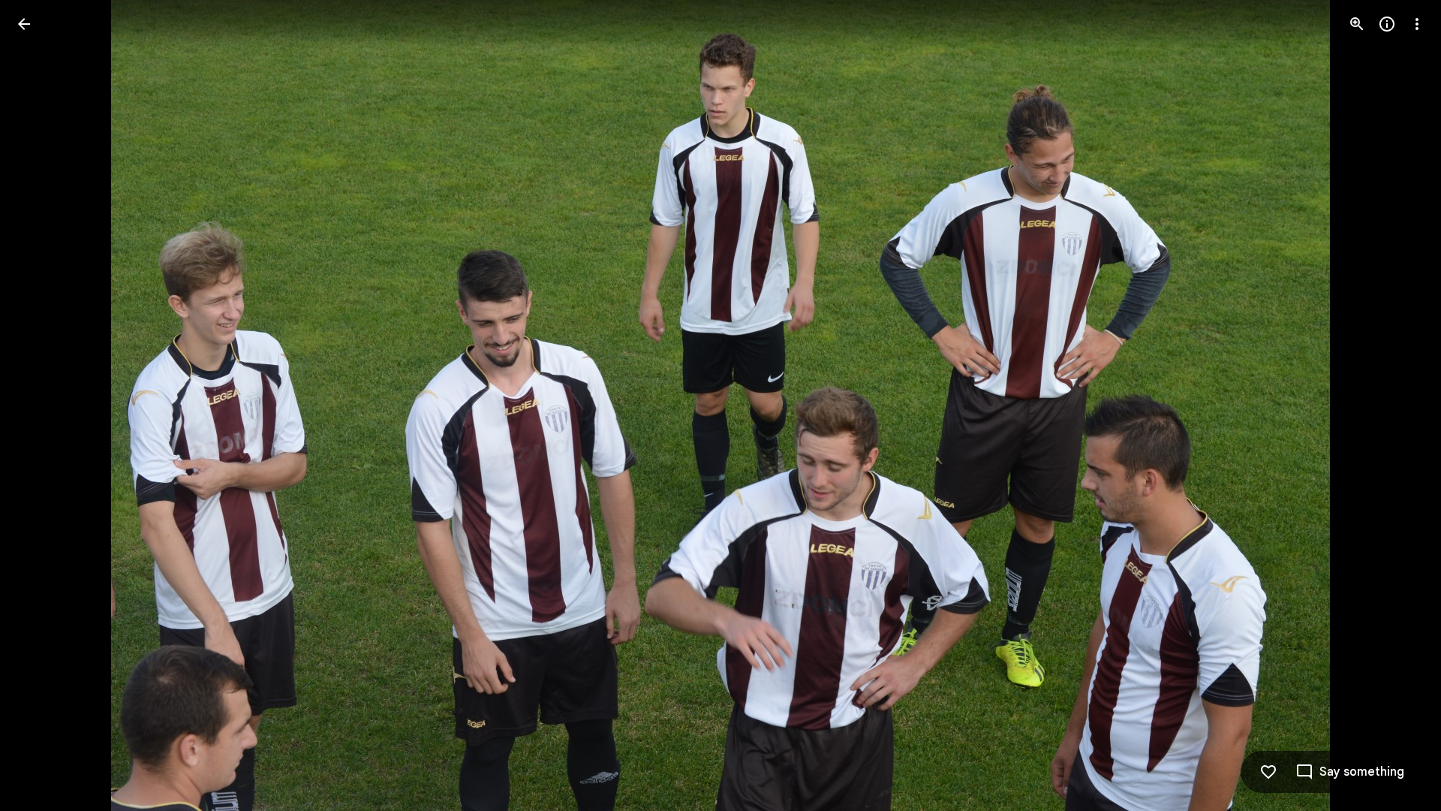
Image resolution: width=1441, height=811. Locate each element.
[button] (42, 405)
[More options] (1417, 24)
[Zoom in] (1357, 24)
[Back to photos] (24, 24)
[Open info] (1387, 24)
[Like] (1268, 772)
